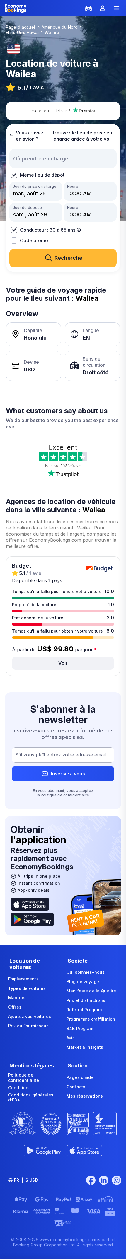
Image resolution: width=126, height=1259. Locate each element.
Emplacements (23, 978)
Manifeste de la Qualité (91, 990)
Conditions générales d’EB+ (30, 1097)
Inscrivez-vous (68, 774)
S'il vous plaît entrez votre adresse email (60, 755)
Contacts (76, 1086)
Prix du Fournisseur (28, 1025)
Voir (63, 663)
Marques (17, 997)
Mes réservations (85, 1096)
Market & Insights (85, 1047)
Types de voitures (27, 988)
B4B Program (80, 1028)
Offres (14, 1007)
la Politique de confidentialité (63, 795)
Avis (71, 1037)
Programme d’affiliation (91, 1019)
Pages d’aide (80, 1077)
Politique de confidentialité (23, 1077)
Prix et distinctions (86, 1000)
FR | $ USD (26, 1180)
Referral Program (84, 1009)
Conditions (19, 1087)
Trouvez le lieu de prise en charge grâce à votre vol (82, 136)
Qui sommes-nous (86, 972)
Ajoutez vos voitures (29, 1016)
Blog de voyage (83, 981)
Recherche (68, 258)
